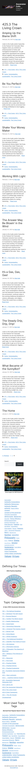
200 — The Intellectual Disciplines (12, 639)
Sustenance (9, 547)
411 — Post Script (9, 69)
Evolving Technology (9, 522)
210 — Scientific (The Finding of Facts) (13, 641)
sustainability (6, 76)
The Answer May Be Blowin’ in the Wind (12, 223)
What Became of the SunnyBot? (12, 367)
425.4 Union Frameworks (9, 692)
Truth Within (17, 547)
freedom (16, 524)
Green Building (8, 528)
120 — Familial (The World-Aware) (12, 619)
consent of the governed (12, 512)
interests (20, 528)
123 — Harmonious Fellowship (11, 626)
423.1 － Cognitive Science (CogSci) (13, 677)
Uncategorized (6, 697)
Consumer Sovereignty (10, 514)
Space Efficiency (7, 543)
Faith (17, 522)
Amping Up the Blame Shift (11, 34)
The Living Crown (16, 76)
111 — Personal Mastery (9, 616)
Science (10, 540)
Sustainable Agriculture (9, 545)
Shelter (16, 540)
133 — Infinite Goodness (9, 636)
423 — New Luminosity (9, 675)
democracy (17, 516)
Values (7, 556)
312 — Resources (7, 658)
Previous (5, 455)
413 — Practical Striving (9, 665)
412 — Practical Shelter (9, 663)
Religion (6, 540)
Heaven (14, 528)
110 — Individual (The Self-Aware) (12, 613)
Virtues (15, 556)
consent (7, 510)
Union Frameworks (10, 551)
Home (6, 74)
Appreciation (7, 500)
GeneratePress (14, 767)
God (21, 524)
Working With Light (13, 176)
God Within (7, 526)
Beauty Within (15, 508)
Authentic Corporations (12, 502)
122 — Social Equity (8, 624)
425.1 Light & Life (7, 684)
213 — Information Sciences (10, 646)
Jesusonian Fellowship (14, 530)
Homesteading (13, 74)
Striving (14, 543)
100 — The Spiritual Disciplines (11, 611)
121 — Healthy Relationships (10, 621)
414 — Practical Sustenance (10, 668)
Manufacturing (12, 532)
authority (7, 508)
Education (6, 518)
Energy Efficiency (15, 518)
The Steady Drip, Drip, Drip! (12, 322)
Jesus (6, 530)
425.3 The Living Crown (9, 690)
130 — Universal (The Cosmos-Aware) (13, 629)
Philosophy (9, 537)
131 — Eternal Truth (8, 631)
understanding (9, 549)
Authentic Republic (10, 506)
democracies (8, 516)
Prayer (17, 538)
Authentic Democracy (11, 504)
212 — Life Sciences (8, 644)
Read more (13, 65)
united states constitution (12, 553)
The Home (8, 410)
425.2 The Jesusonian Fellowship (12, 687)
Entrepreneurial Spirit (10, 520)
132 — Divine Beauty (8, 634)
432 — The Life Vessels (9, 695)
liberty (6, 532)
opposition (15, 535)
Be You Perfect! (11, 83)
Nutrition (7, 535)
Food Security (8, 524)
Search (6, 461)
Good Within (14, 526)
